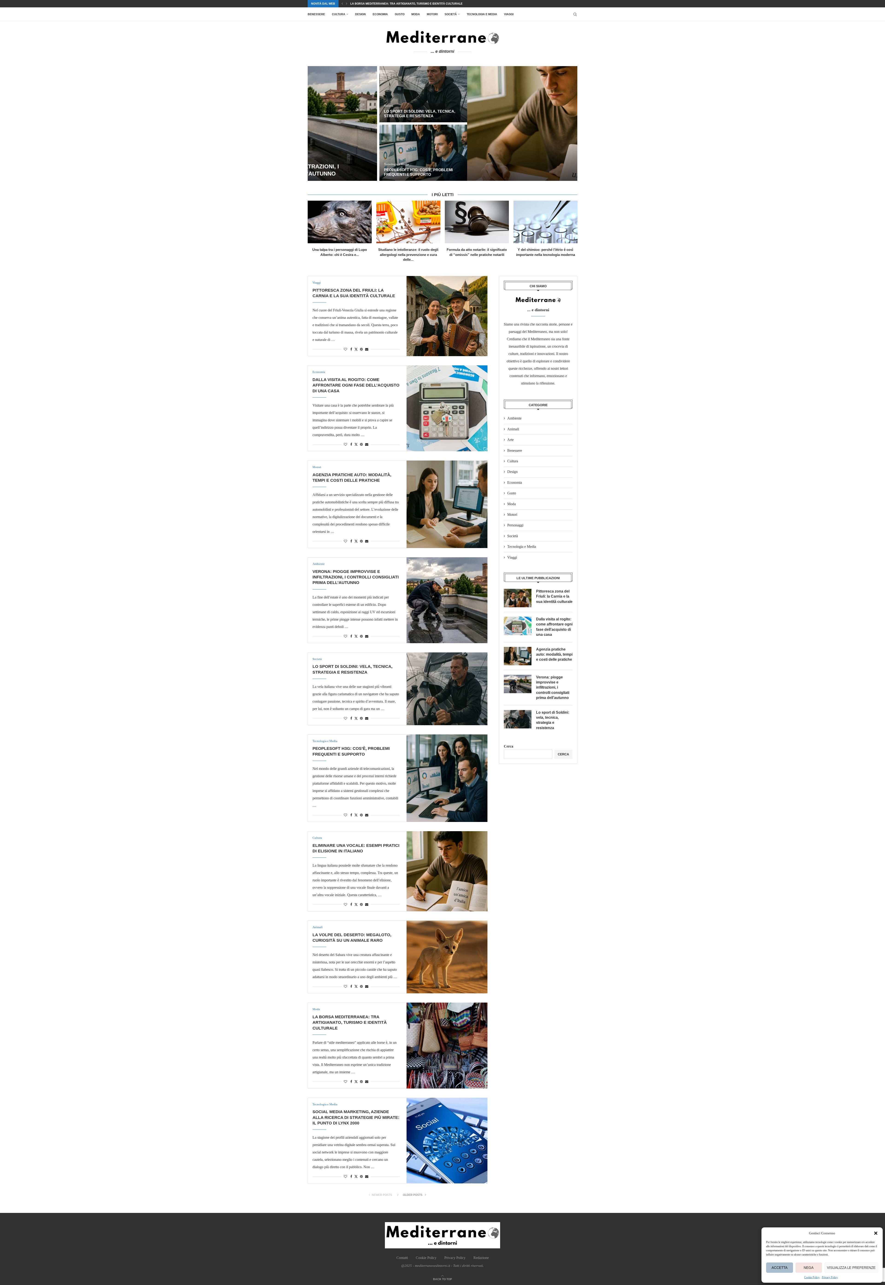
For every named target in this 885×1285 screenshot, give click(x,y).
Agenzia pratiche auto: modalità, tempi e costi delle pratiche (554, 654)
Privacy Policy (830, 1277)
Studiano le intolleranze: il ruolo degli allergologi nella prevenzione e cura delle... (408, 254)
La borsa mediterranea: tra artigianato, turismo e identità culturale (350, 1022)
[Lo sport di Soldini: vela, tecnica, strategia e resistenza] (447, 688)
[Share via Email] (366, 349)
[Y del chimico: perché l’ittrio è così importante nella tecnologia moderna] (545, 222)
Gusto (399, 14)
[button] (875, 1233)
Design (360, 14)
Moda (415, 14)
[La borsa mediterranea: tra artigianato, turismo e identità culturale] (447, 1045)
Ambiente (514, 418)
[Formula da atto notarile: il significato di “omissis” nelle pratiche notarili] (477, 222)
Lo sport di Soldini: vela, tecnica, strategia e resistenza (552, 720)
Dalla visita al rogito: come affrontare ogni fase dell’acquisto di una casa (533, 111)
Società (451, 14)
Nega (809, 1268)
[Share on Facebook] (351, 349)
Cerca (508, 746)
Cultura (338, 14)
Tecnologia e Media (482, 14)
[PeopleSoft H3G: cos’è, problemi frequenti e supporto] (447, 778)
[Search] (575, 14)
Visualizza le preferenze (851, 1268)
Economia (380, 14)
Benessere (316, 14)
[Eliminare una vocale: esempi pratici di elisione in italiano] (447, 871)
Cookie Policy (812, 1277)
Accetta (780, 1268)
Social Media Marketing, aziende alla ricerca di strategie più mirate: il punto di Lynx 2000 (421, 3)
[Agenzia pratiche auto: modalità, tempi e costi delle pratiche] (533, 153)
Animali (513, 429)
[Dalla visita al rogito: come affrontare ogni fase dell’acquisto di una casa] (533, 94)
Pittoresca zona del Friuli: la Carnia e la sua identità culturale (554, 596)
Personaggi (515, 525)
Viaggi (508, 14)
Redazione (481, 1258)
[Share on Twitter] (356, 349)
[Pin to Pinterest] (361, 349)
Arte (510, 440)
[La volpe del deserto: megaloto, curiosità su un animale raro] (447, 957)
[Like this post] (345, 349)
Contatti (402, 1258)
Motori (432, 14)
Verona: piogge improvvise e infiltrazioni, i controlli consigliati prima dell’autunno (356, 577)
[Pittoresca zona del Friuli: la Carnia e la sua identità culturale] (397, 123)
